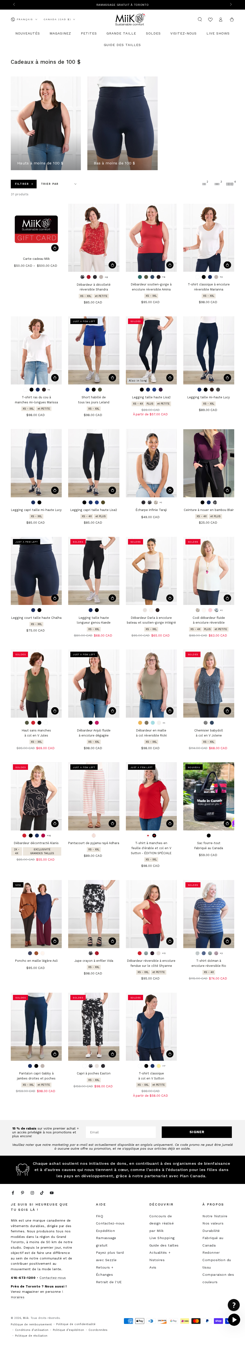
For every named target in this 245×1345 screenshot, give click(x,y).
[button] (200, 19)
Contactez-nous (52, 1278)
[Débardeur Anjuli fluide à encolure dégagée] (93, 683)
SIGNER (196, 1132)
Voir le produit (55, 248)
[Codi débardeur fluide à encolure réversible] (208, 571)
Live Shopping (162, 1238)
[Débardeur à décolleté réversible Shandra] (93, 238)
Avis (152, 1267)
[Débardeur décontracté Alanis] (36, 796)
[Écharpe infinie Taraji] (151, 463)
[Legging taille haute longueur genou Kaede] (93, 571)
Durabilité (211, 1231)
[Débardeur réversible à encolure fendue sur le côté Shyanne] (151, 914)
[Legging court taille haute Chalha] (36, 571)
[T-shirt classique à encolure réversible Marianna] (208, 238)
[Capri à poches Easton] (93, 1027)
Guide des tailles (164, 1245)
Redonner (211, 1252)
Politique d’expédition (68, 1330)
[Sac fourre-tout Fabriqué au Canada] (208, 796)
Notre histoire (215, 1216)
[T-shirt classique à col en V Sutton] (151, 1027)
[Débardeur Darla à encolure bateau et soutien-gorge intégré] (151, 571)
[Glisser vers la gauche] (14, 4)
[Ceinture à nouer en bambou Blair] (208, 463)
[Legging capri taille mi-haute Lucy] (36, 463)
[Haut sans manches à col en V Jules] (36, 683)
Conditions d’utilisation (32, 1330)
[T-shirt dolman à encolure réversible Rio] (208, 914)
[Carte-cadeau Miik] (36, 229)
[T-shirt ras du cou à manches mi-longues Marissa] (36, 350)
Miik (25, 1318)
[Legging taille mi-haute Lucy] (208, 350)
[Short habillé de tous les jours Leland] (93, 350)
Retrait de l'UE (109, 1282)
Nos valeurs (212, 1223)
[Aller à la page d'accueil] (130, 19)
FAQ (99, 1216)
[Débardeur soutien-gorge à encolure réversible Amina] (151, 238)
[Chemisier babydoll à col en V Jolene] (208, 683)
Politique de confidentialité (75, 1324)
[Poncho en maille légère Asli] (36, 914)
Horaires (17, 1297)
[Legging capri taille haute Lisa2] (93, 463)
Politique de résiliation (31, 1335)
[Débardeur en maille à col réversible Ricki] (151, 683)
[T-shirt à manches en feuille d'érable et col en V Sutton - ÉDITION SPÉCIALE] (151, 796)
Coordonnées (98, 1330)
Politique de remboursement (31, 1324)
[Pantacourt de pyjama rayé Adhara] (93, 796)
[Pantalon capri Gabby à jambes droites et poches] (36, 1027)
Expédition (105, 1231)
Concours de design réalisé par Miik (161, 1223)
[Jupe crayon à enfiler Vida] (93, 914)
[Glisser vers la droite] (230, 4)
